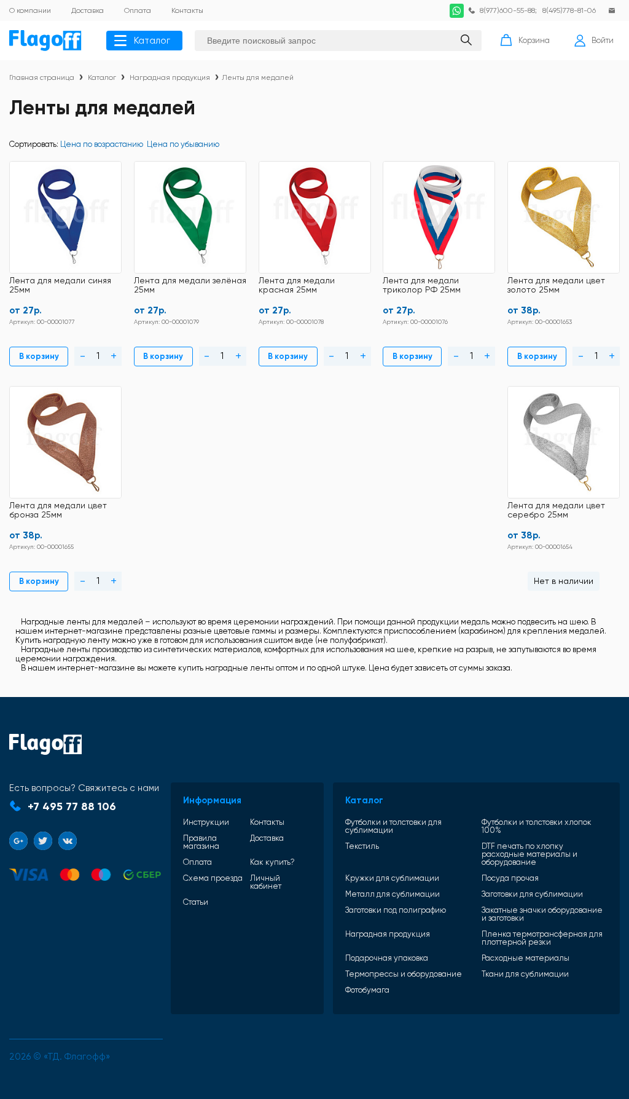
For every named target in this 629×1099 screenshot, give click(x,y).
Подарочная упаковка (386, 958)
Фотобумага (367, 990)
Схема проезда (213, 878)
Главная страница (41, 77)
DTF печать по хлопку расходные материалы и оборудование (529, 854)
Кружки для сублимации (392, 878)
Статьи (195, 902)
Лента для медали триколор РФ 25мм (422, 285)
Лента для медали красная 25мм (297, 285)
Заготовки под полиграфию (395, 910)
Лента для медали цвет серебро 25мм (556, 510)
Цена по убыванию (183, 144)
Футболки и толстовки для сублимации (393, 826)
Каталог (152, 40)
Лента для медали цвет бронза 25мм (58, 510)
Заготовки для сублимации (532, 894)
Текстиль (362, 846)
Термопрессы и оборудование (403, 974)
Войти (603, 40)
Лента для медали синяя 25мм (60, 285)
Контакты (267, 822)
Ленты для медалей (258, 77)
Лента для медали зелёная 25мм (190, 285)
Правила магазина (201, 842)
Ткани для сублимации (525, 974)
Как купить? (272, 862)
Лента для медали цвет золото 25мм (556, 285)
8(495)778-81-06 (569, 10)
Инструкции (206, 822)
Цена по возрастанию (101, 144)
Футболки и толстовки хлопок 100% (537, 826)
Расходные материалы (525, 958)
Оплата (197, 862)
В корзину (39, 356)
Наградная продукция (170, 77)
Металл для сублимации (392, 894)
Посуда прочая (510, 878)
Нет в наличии (563, 581)
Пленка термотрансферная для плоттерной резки (542, 938)
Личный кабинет (265, 882)
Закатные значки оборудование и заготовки (542, 914)
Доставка (267, 838)
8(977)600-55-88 (507, 10)
